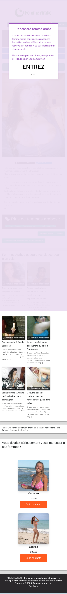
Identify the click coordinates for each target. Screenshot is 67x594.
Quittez (33, 75)
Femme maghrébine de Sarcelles (13, 344)
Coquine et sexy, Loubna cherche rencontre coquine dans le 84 (38, 397)
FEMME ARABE (14, 578)
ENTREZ (33, 66)
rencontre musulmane (23, 427)
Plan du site (33, 586)
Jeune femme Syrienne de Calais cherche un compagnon (13, 396)
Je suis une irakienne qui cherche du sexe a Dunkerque (37, 345)
